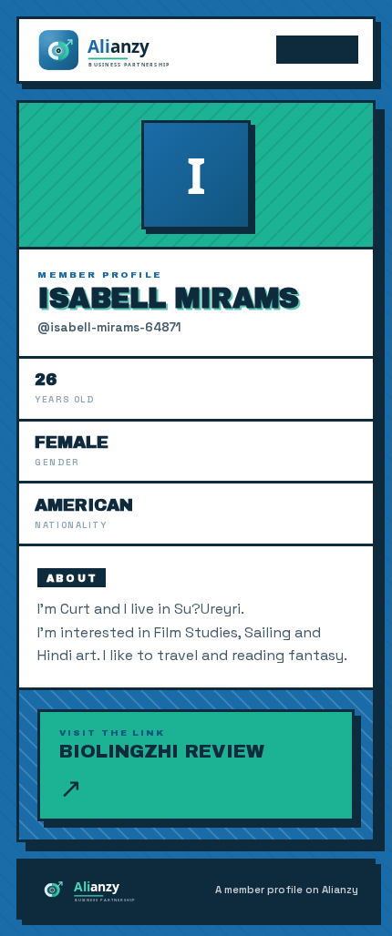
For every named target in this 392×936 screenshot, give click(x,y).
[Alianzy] (120, 50)
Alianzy (318, 50)
